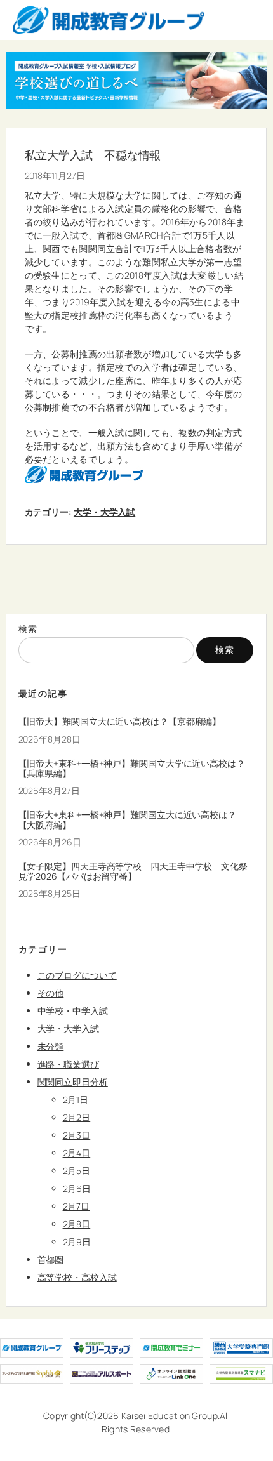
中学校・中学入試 (72, 1011)
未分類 (50, 1046)
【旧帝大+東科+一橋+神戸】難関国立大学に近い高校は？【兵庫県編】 (131, 768)
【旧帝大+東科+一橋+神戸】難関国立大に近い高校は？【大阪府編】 (127, 820)
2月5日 (77, 1171)
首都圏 (50, 1259)
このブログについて (77, 975)
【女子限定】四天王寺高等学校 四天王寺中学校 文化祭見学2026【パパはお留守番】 (133, 871)
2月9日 (77, 1242)
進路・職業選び (68, 1064)
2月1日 (76, 1100)
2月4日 (77, 1153)
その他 (50, 993)
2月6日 (77, 1188)
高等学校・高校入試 (77, 1277)
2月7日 (76, 1206)
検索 (28, 629)
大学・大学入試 (104, 512)
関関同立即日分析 (72, 1082)
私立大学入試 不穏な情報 (93, 155)
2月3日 (77, 1135)
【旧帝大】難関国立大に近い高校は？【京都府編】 (120, 722)
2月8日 (77, 1224)
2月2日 (77, 1117)
